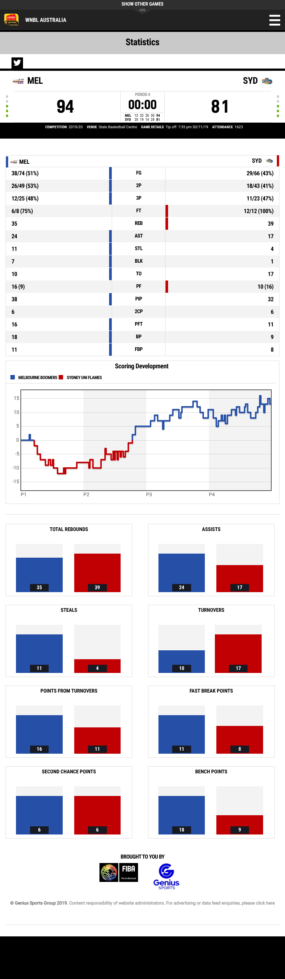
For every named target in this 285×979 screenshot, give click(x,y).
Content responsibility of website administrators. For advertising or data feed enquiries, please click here (172, 903)
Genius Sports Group (166, 876)
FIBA (118, 876)
